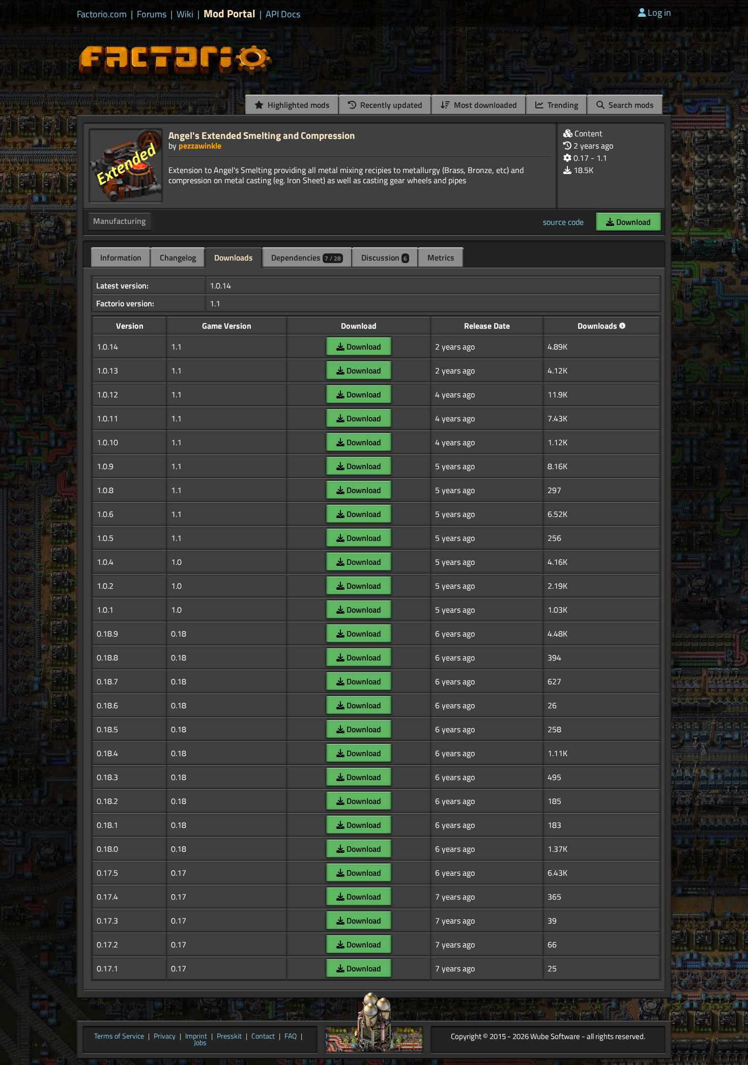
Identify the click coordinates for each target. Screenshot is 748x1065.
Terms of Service (119, 1036)
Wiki (185, 14)
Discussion (384, 257)
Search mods (630, 105)
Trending (561, 105)
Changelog (178, 257)
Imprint (196, 1036)
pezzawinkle (200, 145)
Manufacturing (119, 221)
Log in (659, 12)
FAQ (290, 1036)
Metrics (440, 257)
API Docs (283, 14)
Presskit (229, 1036)
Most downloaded (484, 105)
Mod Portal (229, 13)
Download (632, 222)
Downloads (233, 257)
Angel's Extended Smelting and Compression (261, 135)
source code (563, 222)
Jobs (200, 1043)
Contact (263, 1036)
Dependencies (306, 257)
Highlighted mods (298, 105)
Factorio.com (102, 14)
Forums (151, 14)
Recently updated (390, 105)
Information (120, 257)
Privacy (165, 1036)
